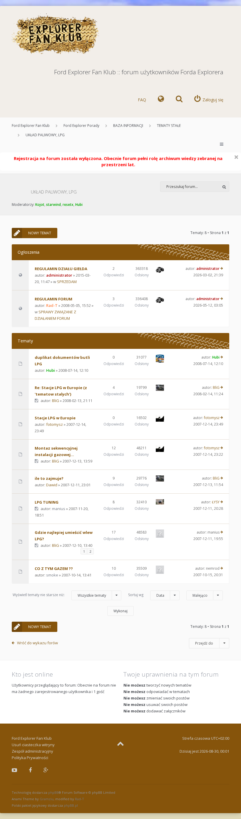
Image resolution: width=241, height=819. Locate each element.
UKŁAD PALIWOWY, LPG (45, 134)
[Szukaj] (224, 186)
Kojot (39, 204)
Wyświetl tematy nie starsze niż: (59, 595)
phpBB (53, 792)
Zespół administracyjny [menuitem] (32, 751)
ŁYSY (216, 502)
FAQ (142, 99)
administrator (59, 275)
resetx (68, 204)
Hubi (79, 204)
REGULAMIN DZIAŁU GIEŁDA (61, 268)
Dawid (51, 484)
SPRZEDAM (67, 281)
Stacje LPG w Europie (55, 418)
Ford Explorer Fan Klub (31, 125)
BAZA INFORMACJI (128, 125)
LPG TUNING (46, 502)
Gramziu (46, 799)
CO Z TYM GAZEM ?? (54, 568)
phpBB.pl (71, 805)
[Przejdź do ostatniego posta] (221, 269)
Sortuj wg (146, 595)
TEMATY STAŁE (169, 125)
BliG (55, 400)
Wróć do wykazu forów (37, 642)
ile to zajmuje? (49, 478)
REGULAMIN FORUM (53, 299)
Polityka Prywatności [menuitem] (30, 757)
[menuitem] (161, 99)
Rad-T (52, 305)
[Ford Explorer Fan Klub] (56, 34)
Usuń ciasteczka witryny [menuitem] (33, 744)
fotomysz (54, 424)
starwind (53, 204)
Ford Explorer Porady (81, 125)
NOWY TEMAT (39, 233)
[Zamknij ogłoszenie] (236, 157)
